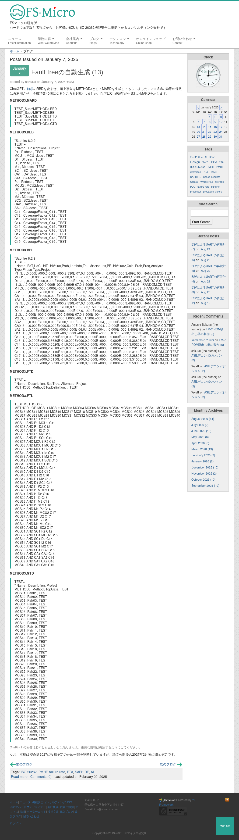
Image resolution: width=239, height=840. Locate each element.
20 (198, 131)
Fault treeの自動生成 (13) (67, 72)
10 (220, 122)
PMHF (43, 771)
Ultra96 (194, 181)
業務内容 (45, 39)
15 (209, 127)
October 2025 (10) (203, 479)
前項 (30, 88)
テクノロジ (118, 39)
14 (204, 127)
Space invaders (211, 177)
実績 (22, 811)
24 (220, 131)
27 (198, 136)
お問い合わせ (182, 39)
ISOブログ (66, 811)
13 (198, 127)
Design (195, 162)
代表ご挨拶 (67, 807)
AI (92, 771)
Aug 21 (205, 281)
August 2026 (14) (202, 419)
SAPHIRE (82, 771)
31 (220, 136)
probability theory (212, 191)
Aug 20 (205, 292)
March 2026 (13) (202, 449)
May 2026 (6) (200, 437)
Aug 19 (205, 303)
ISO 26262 (29, 771)
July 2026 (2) (199, 425)
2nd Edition (196, 157)
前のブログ (24, 764)
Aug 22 (205, 270)
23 (215, 131)
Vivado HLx (206, 181)
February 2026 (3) (203, 455)
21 (204, 131)
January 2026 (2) (202, 461)
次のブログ (168, 764)
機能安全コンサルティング (49, 802)
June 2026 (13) (201, 431)
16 (215, 127)
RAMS (213, 172)
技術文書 (53, 811)
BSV (211, 157)
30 (215, 136)
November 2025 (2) (204, 473)
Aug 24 (205, 249)
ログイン (15, 823)
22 (209, 131)
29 (209, 136)
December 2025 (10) (204, 467)
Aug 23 (205, 260)
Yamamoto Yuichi (202, 340)
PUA (205, 172)
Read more (19, 776)
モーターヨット (36, 811)
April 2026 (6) (200, 443)
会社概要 (53, 807)
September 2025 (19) (205, 485)
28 (204, 136)
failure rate (57, 771)
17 (220, 127)
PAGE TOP (225, 826)
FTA (70, 771)
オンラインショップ (150, 39)
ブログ (94, 39)
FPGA (213, 162)
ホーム (15, 51)
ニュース (14, 39)
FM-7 (205, 162)
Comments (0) (41, 776)
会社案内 (73, 39)
